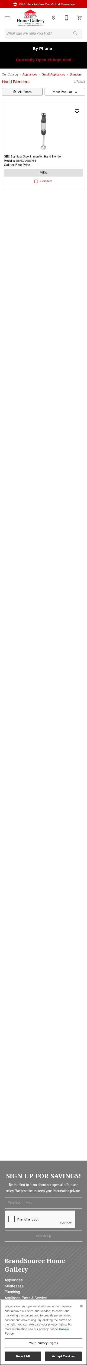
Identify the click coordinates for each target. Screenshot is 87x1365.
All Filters (25, 92)
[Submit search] (75, 33)
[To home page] (30, 18)
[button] (7, 17)
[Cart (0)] (79, 17)
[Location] (53, 17)
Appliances (30, 74)
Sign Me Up (43, 1236)
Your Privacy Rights (43, 1343)
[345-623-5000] (66, 17)
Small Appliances (53, 74)
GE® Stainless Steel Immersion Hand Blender (33, 156)
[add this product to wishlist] (77, 111)
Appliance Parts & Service (26, 1298)
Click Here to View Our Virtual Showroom (47, 4)
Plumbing (12, 1292)
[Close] (81, 1306)
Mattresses (14, 1286)
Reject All (23, 1356)
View (43, 172)
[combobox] (65, 91)
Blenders (76, 74)
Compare (46, 181)
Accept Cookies (63, 1356)
